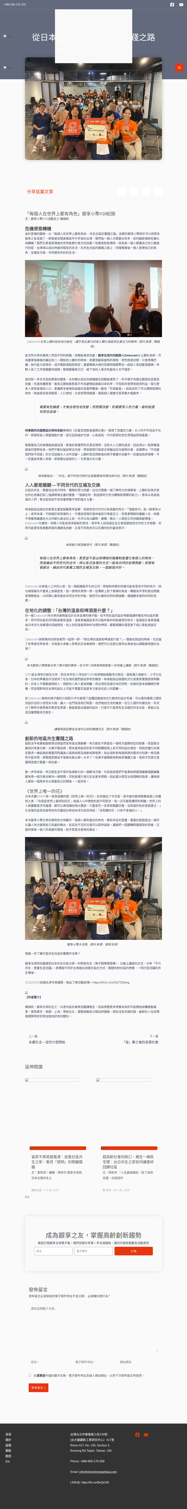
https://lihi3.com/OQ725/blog (111, 982)
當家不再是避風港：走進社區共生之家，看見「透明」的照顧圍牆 (57, 1162)
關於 (61, 22)
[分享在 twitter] (146, 192)
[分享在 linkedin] (134, 192)
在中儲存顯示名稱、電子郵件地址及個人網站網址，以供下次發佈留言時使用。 (89, 1375)
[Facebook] (172, 5)
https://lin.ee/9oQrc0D (95, 1482)
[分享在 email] (158, 192)
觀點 (61, 40)
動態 (61, 49)
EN (61, 58)
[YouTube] (181, 5)
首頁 (61, 13)
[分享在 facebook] (122, 192)
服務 (61, 31)
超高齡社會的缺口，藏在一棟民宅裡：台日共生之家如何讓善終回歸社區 (128, 1162)
